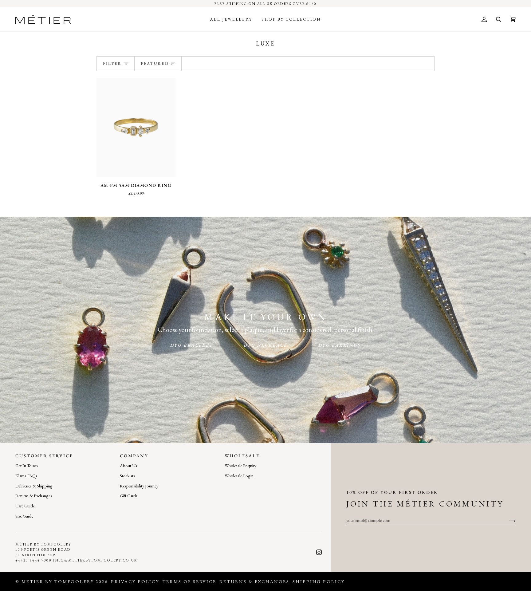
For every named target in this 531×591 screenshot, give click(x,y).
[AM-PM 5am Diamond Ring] (135, 127)
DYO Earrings (339, 345)
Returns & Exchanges (33, 495)
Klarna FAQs (26, 476)
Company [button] (134, 456)
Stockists (127, 476)
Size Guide (24, 516)
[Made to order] (135, 127)
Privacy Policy (135, 581)
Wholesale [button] (242, 456)
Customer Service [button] (44, 456)
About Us (128, 465)
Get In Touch (26, 465)
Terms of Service (189, 581)
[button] (231, 19)
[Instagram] (319, 552)
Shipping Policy (319, 581)
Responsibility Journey (139, 486)
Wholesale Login (239, 476)
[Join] (507, 520)
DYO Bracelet (191, 345)
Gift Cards (128, 495)
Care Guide (25, 506)
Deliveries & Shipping (34, 486)
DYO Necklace (265, 345)
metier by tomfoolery (58, 581)
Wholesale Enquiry (240, 465)
